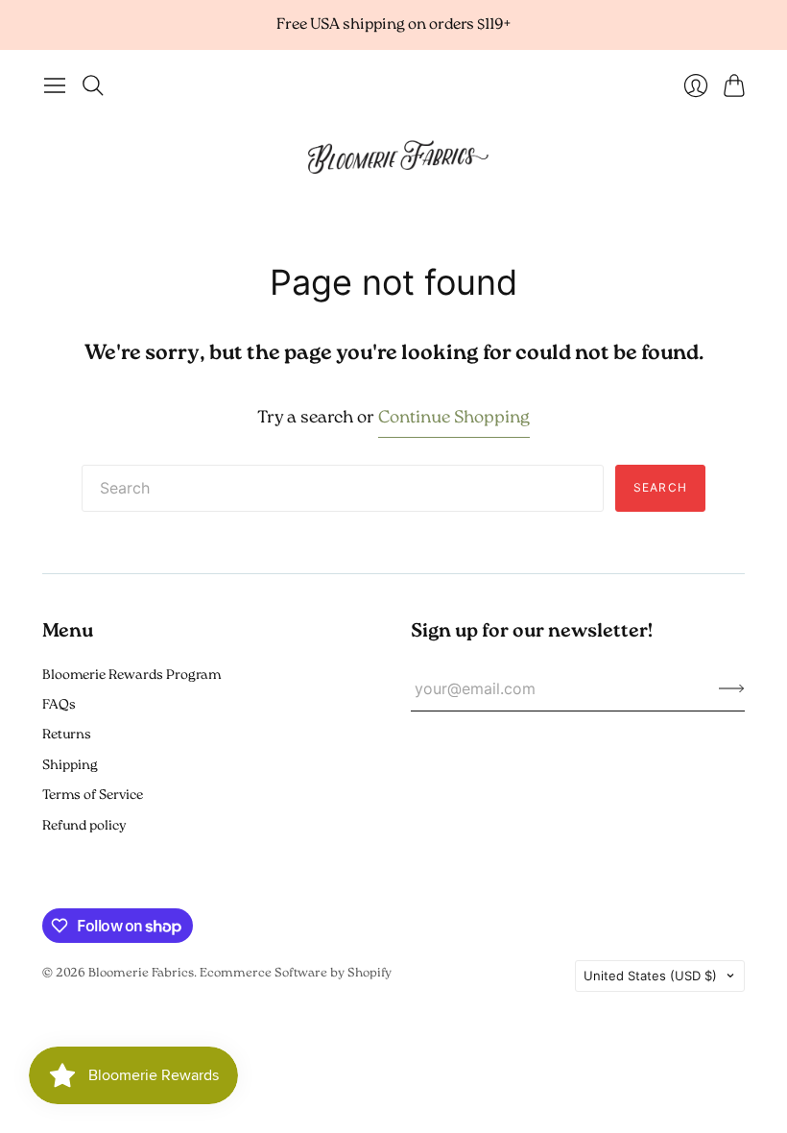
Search (660, 487)
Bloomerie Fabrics (141, 973)
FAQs (59, 705)
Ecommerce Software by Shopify (296, 973)
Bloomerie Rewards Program (131, 675)
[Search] (93, 85)
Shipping (70, 766)
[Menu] (55, 85)
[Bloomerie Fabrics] (393, 155)
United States (650, 975)
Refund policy (84, 826)
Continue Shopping (454, 418)
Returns (66, 735)
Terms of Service (92, 795)
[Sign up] (732, 688)
